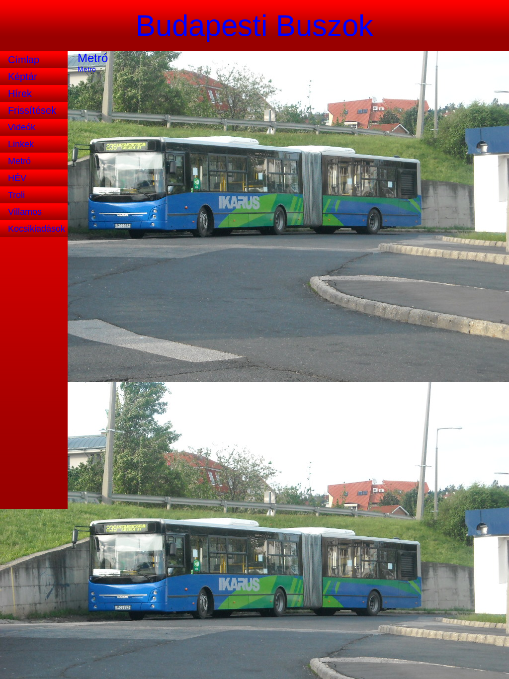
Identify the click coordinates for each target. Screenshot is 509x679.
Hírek (20, 93)
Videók (21, 127)
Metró (19, 161)
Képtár (22, 76)
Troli (16, 195)
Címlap (23, 59)
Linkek (21, 144)
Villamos (25, 212)
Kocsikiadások (36, 229)
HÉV (17, 178)
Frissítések (32, 110)
